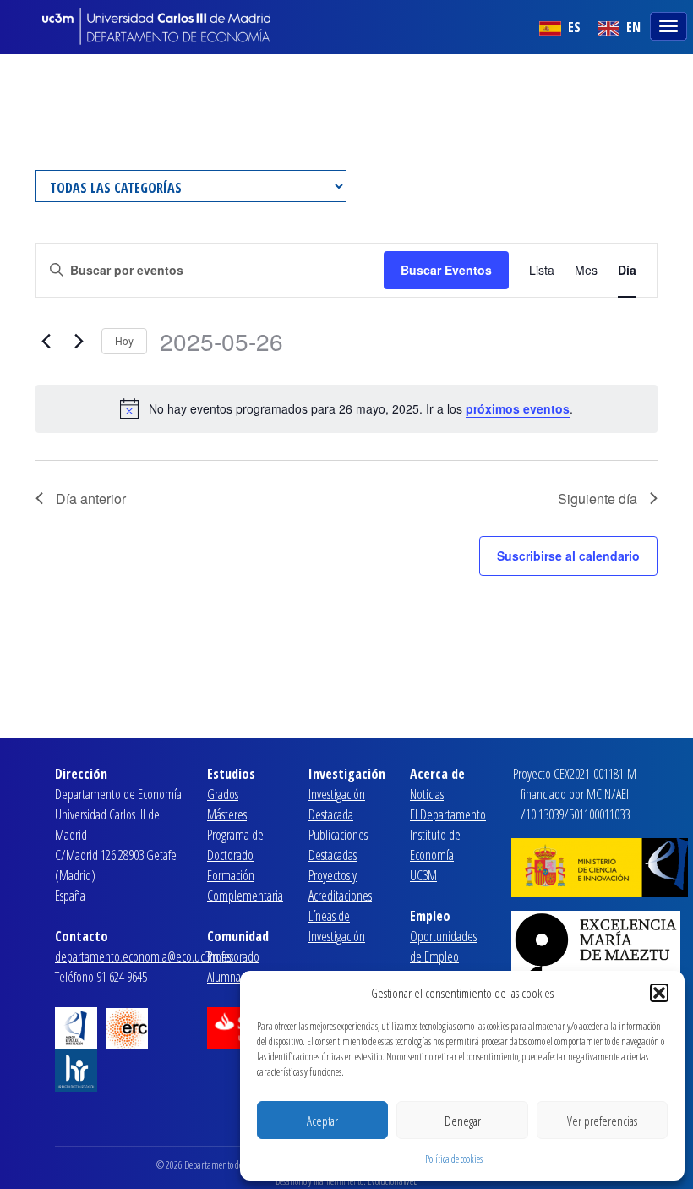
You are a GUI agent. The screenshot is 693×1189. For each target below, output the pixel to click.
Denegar (463, 1120)
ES (573, 27)
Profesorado (233, 956)
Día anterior (91, 498)
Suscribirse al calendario (568, 555)
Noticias (427, 794)
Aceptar (322, 1120)
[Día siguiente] (78, 341)
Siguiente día (597, 498)
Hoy (124, 340)
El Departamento (448, 814)
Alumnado (230, 976)
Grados (222, 794)
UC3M (423, 875)
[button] (659, 992)
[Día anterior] (45, 341)
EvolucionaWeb (392, 1181)
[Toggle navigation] (670, 24)
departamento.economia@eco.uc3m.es (143, 956)
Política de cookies (454, 1159)
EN (632, 27)
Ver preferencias (602, 1120)
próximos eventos (518, 408)
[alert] (346, 408)
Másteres (227, 814)
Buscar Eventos (446, 269)
